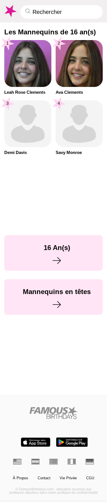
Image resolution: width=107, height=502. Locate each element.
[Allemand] (90, 461)
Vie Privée (68, 478)
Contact (44, 478)
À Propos (20, 478)
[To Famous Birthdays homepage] (10, 11)
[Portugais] (53, 461)
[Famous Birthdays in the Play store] (72, 442)
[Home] (53, 412)
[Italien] (72, 461)
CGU (90, 478)
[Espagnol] (35, 461)
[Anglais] (17, 461)
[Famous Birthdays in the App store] (35, 442)
